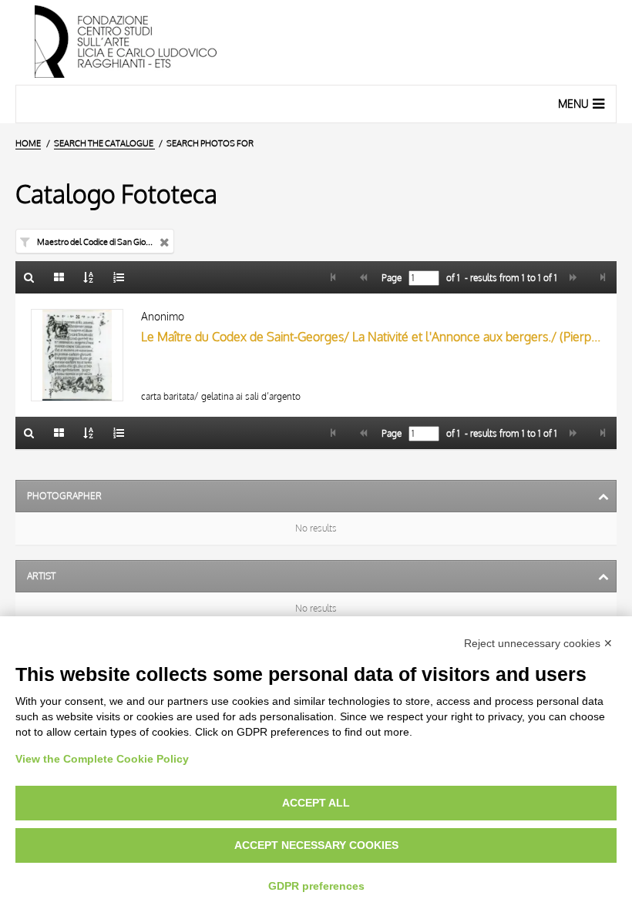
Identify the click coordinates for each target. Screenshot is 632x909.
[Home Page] (316, 42)
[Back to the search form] (29, 277)
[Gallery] (59, 277)
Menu (573, 103)
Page (390, 278)
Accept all (316, 803)
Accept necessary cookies (316, 845)
